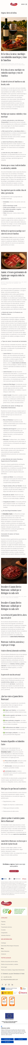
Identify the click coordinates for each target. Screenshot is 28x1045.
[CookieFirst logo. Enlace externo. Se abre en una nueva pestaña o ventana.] (1, 1026)
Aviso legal (4, 967)
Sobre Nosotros (5, 951)
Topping (3, 921)
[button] (24, 4)
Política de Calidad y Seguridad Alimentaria (12, 969)
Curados (3, 929)
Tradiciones (21, 64)
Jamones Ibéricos (5, 935)
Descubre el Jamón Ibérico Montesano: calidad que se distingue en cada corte (11, 590)
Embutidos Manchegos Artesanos (10, 945)
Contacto (3, 954)
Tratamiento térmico (6, 927)
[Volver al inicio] (14, 4)
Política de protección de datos (9, 961)
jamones (16, 283)
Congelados (4, 932)
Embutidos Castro (13, 63)
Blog (2, 948)
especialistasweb (13, 282)
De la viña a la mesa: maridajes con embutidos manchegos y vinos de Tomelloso (14, 57)
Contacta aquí (13, 871)
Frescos (3, 924)
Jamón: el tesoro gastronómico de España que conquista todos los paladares (14, 275)
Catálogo (3, 943)
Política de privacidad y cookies (9, 964)
